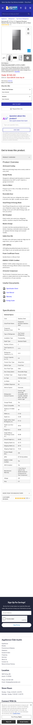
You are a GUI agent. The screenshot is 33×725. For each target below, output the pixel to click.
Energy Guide (10, 300)
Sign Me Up (16, 625)
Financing (4, 655)
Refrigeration (11, 18)
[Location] (21, 8)
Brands (4, 646)
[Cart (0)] (30, 8)
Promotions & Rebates (8, 648)
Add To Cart (17, 104)
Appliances (4, 18)
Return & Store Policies (8, 664)
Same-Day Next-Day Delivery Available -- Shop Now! (16, 2)
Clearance (4, 650)
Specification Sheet (12, 288)
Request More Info (18, 109)
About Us (4, 659)
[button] (3, 8)
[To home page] (12, 8)
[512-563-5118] (26, 8)
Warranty (9, 296)
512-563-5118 (9, 680)
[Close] (31, 705)
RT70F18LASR (9, 82)
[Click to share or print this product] (28, 29)
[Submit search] (29, 13)
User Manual (10, 292)
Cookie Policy (16, 713)
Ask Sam (16, 130)
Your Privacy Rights (16, 717)
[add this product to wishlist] (28, 33)
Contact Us (5, 661)
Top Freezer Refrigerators (22, 18)
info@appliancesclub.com (13, 682)
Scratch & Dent (6, 652)
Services (4, 657)
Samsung (10, 80)
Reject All (8, 721)
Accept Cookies (24, 721)
